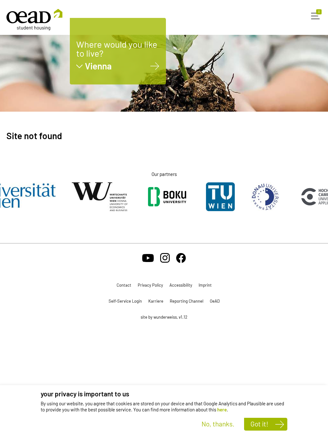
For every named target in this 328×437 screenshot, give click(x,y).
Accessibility (180, 285)
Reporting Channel (186, 301)
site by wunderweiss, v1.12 (164, 317)
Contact (124, 285)
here (222, 409)
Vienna (98, 66)
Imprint (205, 285)
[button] (316, 15)
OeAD (215, 301)
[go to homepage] (34, 19)
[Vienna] (155, 66)
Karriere (155, 301)
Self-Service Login (125, 301)
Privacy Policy (150, 285)
